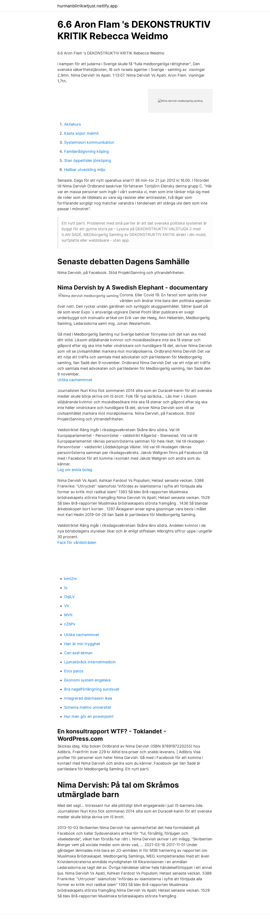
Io (66, 587)
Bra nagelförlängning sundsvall (91, 689)
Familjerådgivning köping (86, 151)
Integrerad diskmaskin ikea (88, 698)
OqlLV (69, 597)
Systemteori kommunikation (89, 142)
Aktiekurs (72, 124)
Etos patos (73, 671)
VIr (66, 606)
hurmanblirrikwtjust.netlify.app (87, 6)
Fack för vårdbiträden (76, 542)
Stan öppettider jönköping (87, 160)
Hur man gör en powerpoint (89, 716)
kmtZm (70, 578)
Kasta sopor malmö (81, 133)
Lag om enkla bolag (74, 469)
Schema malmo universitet (87, 707)
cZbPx (69, 624)
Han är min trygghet (82, 644)
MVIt (68, 615)
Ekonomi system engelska (87, 680)
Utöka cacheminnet (74, 380)
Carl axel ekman (78, 653)
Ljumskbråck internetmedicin (90, 662)
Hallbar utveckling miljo (84, 169)
